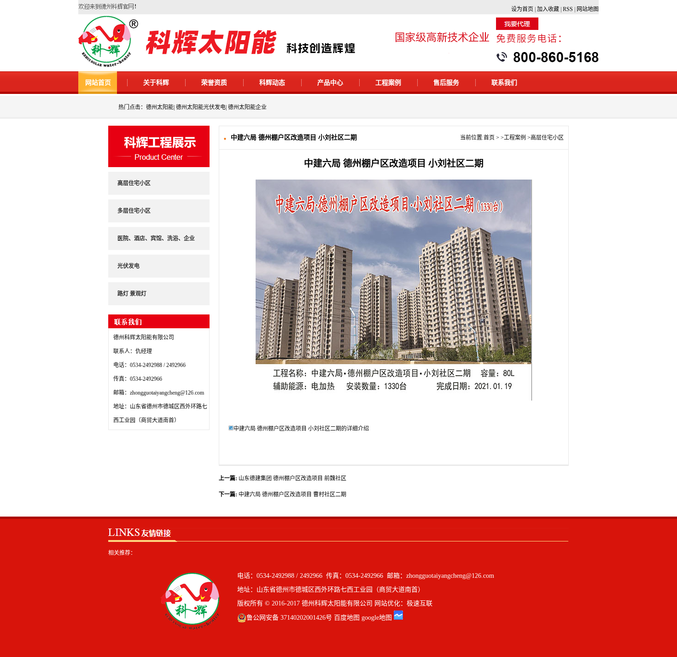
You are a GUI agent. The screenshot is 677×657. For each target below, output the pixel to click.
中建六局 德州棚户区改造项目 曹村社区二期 (292, 494)
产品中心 (330, 82)
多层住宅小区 (134, 211)
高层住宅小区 (134, 183)
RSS (568, 9)
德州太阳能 (160, 107)
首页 (489, 137)
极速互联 (419, 603)
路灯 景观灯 (131, 294)
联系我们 (504, 82)
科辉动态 (272, 82)
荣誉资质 (214, 82)
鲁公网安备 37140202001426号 (289, 617)
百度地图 (347, 617)
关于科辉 (156, 82)
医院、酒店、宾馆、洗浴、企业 (156, 238)
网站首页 (98, 82)
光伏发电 (128, 266)
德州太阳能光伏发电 (201, 107)
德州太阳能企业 (247, 107)
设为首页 (522, 9)
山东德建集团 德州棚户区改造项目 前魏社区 (292, 478)
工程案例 (388, 82)
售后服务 (446, 82)
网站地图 (588, 9)
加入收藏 (548, 9)
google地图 (377, 617)
